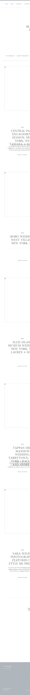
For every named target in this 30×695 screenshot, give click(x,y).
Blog (22, 127)
